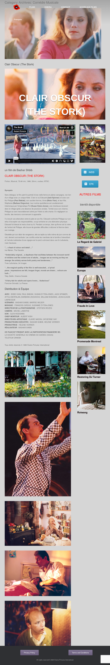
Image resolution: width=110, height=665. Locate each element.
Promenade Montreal (89, 341)
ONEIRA (48, 7)
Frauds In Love (85, 306)
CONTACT (65, 7)
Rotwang (82, 412)
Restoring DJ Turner (88, 377)
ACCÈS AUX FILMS (88, 7)
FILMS (32, 7)
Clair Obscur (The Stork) (19, 64)
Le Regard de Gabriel (89, 242)
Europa (81, 270)
